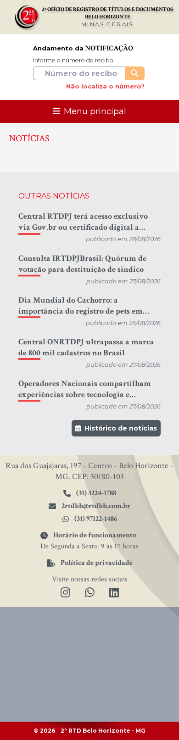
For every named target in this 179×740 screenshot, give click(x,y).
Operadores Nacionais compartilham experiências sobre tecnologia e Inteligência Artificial (84, 389)
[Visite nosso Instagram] (65, 593)
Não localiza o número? (105, 86)
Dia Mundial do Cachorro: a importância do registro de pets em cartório (80, 306)
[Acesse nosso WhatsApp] (90, 593)
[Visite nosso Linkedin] (114, 593)
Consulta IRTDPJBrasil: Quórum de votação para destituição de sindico (82, 264)
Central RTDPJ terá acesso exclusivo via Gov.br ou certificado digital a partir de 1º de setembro (83, 222)
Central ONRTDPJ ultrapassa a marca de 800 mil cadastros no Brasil (86, 347)
